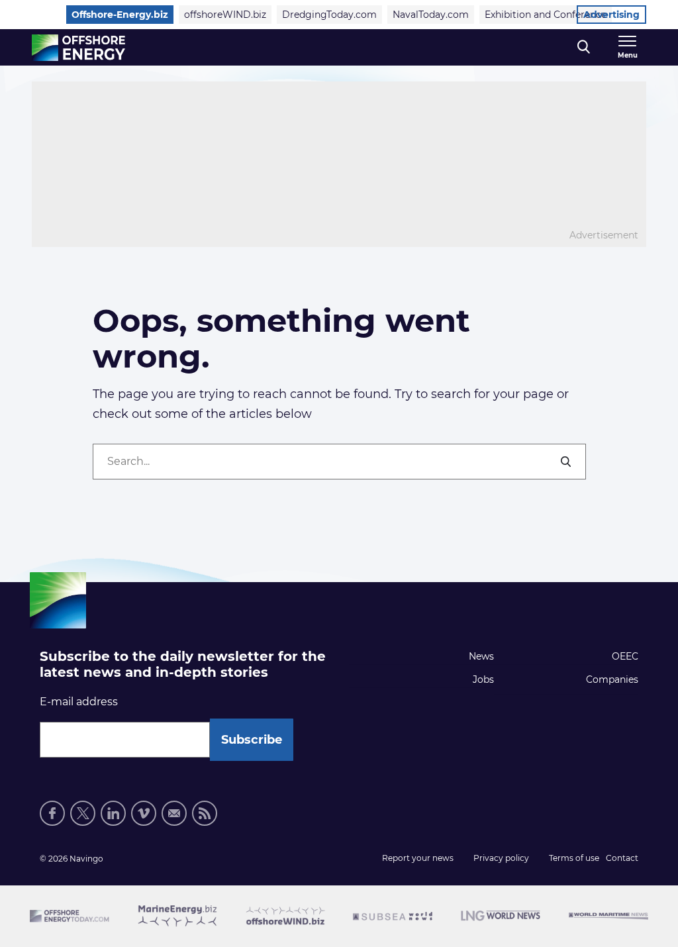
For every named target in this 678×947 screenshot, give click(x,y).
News (481, 656)
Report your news (418, 858)
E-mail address (79, 701)
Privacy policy (501, 858)
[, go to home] (78, 47)
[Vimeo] (143, 813)
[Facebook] (52, 813)
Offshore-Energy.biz (120, 15)
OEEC (625, 656)
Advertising (611, 15)
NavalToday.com (431, 15)
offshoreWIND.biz (225, 15)
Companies (612, 679)
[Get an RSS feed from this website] (204, 813)
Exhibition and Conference (545, 15)
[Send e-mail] (174, 813)
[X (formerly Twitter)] (82, 813)
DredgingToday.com (329, 15)
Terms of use (574, 858)
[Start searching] (566, 461)
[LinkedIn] (113, 813)
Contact (622, 858)
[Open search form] (584, 47)
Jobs (483, 679)
